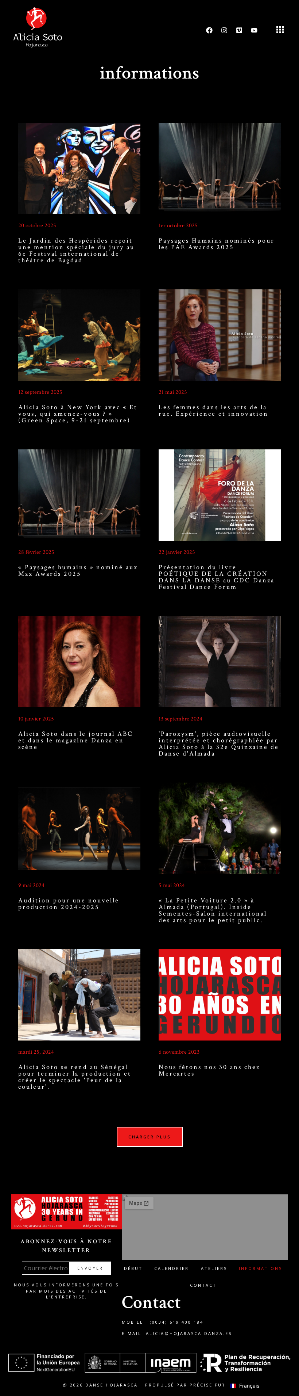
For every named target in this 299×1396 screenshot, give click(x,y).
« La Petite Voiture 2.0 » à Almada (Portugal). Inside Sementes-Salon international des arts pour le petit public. (213, 910)
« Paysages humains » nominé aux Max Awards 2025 (78, 570)
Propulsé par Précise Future (191, 1385)
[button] (280, 30)
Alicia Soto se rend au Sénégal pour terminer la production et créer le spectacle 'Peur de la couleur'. (74, 1077)
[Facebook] (209, 30)
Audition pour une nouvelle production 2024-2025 (68, 903)
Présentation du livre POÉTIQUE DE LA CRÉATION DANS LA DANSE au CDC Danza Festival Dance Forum (217, 577)
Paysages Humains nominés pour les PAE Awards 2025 (217, 243)
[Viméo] (239, 30)
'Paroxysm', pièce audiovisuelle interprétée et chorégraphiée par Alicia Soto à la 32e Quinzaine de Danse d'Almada (219, 744)
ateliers (214, 1268)
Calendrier (171, 1268)
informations (260, 1268)
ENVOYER (90, 1268)
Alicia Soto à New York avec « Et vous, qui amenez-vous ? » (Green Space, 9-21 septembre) (77, 414)
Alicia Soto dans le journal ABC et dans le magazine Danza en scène (75, 740)
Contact (203, 1285)
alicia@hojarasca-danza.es (189, 1333)
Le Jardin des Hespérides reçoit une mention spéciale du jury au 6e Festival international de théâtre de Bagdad (76, 250)
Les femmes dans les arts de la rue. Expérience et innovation (213, 410)
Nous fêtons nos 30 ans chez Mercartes (209, 1070)
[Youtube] (254, 30)
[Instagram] (224, 30)
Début (133, 1268)
